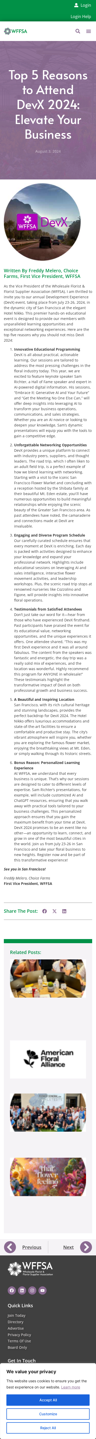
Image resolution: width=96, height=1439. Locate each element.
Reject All (48, 1428)
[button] (88, 31)
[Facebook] (12, 1290)
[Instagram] (32, 1290)
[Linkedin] (22, 1290)
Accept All (48, 1400)
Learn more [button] (70, 1387)
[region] (48, 1401)
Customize (48, 1414)
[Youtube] (42, 1290)
